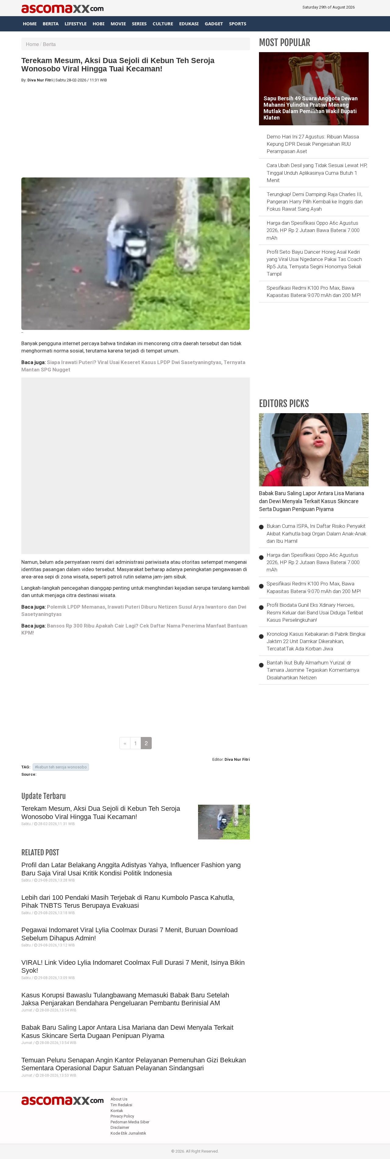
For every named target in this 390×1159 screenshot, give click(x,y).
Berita (50, 23)
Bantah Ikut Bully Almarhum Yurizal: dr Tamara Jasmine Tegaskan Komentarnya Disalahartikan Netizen (313, 670)
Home (30, 23)
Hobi (99, 23)
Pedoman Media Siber (130, 1122)
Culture (163, 23)
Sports (237, 23)
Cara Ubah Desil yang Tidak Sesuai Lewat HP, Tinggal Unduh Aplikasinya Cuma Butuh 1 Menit (317, 172)
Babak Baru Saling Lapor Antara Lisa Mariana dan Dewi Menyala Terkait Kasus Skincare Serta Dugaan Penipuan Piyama (127, 1031)
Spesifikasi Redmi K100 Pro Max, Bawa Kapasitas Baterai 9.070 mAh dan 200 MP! (314, 291)
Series (139, 23)
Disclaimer (120, 1127)
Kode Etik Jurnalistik (128, 1133)
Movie (118, 23)
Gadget (214, 23)
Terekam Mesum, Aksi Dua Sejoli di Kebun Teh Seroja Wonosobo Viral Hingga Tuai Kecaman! (100, 812)
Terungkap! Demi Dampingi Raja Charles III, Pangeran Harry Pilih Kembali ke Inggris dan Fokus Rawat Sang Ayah (315, 201)
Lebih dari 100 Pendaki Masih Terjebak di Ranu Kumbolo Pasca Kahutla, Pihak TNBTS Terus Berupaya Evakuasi (128, 901)
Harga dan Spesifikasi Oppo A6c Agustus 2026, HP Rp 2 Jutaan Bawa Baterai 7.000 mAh (313, 230)
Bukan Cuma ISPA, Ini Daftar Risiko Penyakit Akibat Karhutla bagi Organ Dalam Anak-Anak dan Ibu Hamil (316, 533)
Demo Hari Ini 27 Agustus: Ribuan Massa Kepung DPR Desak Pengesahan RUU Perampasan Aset (313, 144)
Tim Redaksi (121, 1105)
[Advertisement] (135, 130)
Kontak (117, 1110)
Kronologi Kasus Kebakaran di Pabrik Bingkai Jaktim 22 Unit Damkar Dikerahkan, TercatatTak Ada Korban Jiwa (316, 641)
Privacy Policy (122, 1116)
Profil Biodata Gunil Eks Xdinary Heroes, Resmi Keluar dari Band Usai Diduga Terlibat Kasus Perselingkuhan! (315, 612)
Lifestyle (76, 23)
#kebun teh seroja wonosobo (61, 767)
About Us (119, 1099)
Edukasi (189, 23)
